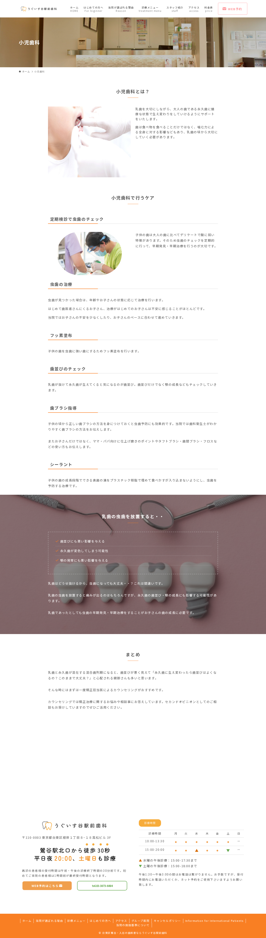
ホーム (27, 921)
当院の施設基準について (133, 925)
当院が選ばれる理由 (49, 921)
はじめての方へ (100, 921)
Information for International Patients (214, 921)
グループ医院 (141, 921)
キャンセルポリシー (167, 921)
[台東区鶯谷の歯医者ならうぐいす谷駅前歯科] (39, 8)
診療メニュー (76, 921)
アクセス (121, 921)
